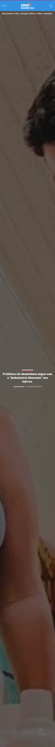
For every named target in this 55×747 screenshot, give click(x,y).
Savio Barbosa (18, 386)
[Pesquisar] (50, 5)
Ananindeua (27, 370)
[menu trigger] (5, 5)
